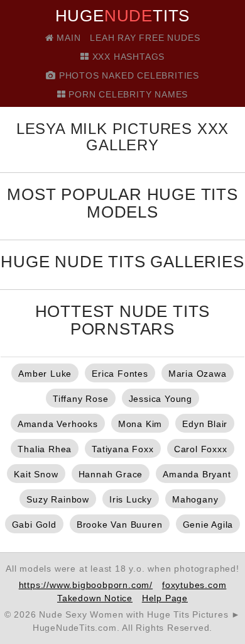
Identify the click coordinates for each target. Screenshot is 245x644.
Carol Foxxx (200, 449)
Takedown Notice (95, 598)
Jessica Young (160, 399)
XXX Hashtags (127, 57)
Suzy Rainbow (57, 499)
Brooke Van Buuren (120, 524)
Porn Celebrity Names (127, 94)
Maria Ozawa (197, 374)
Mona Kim (140, 424)
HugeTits (122, 15)
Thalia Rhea (45, 449)
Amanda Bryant (197, 474)
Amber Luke (45, 374)
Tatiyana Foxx (122, 449)
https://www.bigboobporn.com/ (86, 585)
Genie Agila (208, 524)
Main (66, 38)
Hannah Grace (111, 474)
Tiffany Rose (81, 399)
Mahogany (195, 499)
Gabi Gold (34, 524)
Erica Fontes (120, 374)
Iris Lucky (130, 499)
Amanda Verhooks (58, 424)
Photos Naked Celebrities (127, 75)
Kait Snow (36, 474)
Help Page (165, 598)
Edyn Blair (204, 424)
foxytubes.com (194, 585)
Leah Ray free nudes (145, 38)
